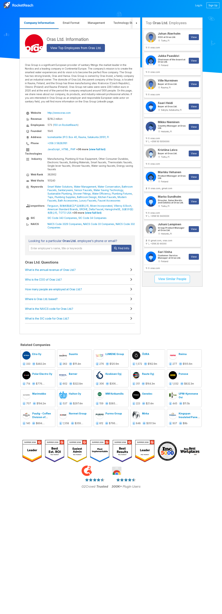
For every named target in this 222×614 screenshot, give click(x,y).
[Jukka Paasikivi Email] (151, 60)
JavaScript (54, 149)
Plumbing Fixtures (122, 193)
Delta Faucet (96, 209)
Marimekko (39, 393)
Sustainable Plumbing (60, 193)
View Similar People (172, 279)
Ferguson (53, 205)
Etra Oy (36, 354)
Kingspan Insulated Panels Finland (189, 417)
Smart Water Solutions (60, 186)
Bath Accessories (68, 200)
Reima (183, 354)
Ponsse (183, 373)
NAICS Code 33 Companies (98, 224)
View (194, 37)
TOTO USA (65, 212)
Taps (50, 197)
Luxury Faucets (87, 200)
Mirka (145, 413)
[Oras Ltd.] (34, 43)
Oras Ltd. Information (68, 39)
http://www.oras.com (59, 112)
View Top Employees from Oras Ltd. (75, 48)
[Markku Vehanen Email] (151, 177)
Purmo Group (113, 413)
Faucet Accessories (109, 200)
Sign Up (212, 5)
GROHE (83, 209)
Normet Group (78, 413)
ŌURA (145, 354)
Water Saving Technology (108, 190)
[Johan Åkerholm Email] (151, 37)
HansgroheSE (112, 209)
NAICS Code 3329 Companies (65, 224)
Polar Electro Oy (42, 373)
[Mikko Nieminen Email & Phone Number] (151, 127)
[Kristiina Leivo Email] (151, 153)
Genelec (147, 393)
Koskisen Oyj (113, 373)
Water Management (85, 186)
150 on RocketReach (66, 124)
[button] (136, 23)
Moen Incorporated (101, 205)
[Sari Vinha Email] (151, 257)
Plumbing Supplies (65, 197)
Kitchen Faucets (107, 197)
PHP (73, 149)
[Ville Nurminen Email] (151, 84)
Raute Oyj (148, 373)
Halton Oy (75, 393)
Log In (198, 5)
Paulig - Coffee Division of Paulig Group (41, 417)
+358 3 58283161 (57, 143)
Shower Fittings (82, 193)
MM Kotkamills (114, 393)
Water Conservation (109, 186)
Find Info (123, 248)
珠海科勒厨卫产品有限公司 (74, 205)
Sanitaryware (65, 190)
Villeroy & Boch (122, 205)
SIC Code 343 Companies (62, 217)
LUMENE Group (114, 354)
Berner (73, 373)
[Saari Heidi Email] (151, 106)
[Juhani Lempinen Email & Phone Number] (151, 229)
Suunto (73, 354)
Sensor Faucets (83, 190)
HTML (65, 149)
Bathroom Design (87, 197)
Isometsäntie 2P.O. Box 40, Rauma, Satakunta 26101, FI (78, 137)
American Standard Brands (63, 209)
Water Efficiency (101, 193)
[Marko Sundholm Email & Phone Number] (151, 201)
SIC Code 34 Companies (92, 217)
